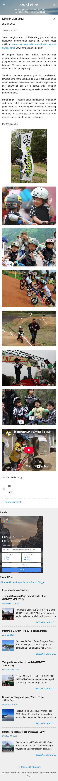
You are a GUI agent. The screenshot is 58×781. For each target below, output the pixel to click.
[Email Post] (9, 487)
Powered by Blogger (31, 767)
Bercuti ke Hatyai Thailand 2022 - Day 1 (24, 731)
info (10, 492)
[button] (54, 19)
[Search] (54, 5)
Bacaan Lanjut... (45, 622)
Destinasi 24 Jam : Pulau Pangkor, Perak (24, 630)
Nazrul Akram (29, 4)
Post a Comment (13, 502)
